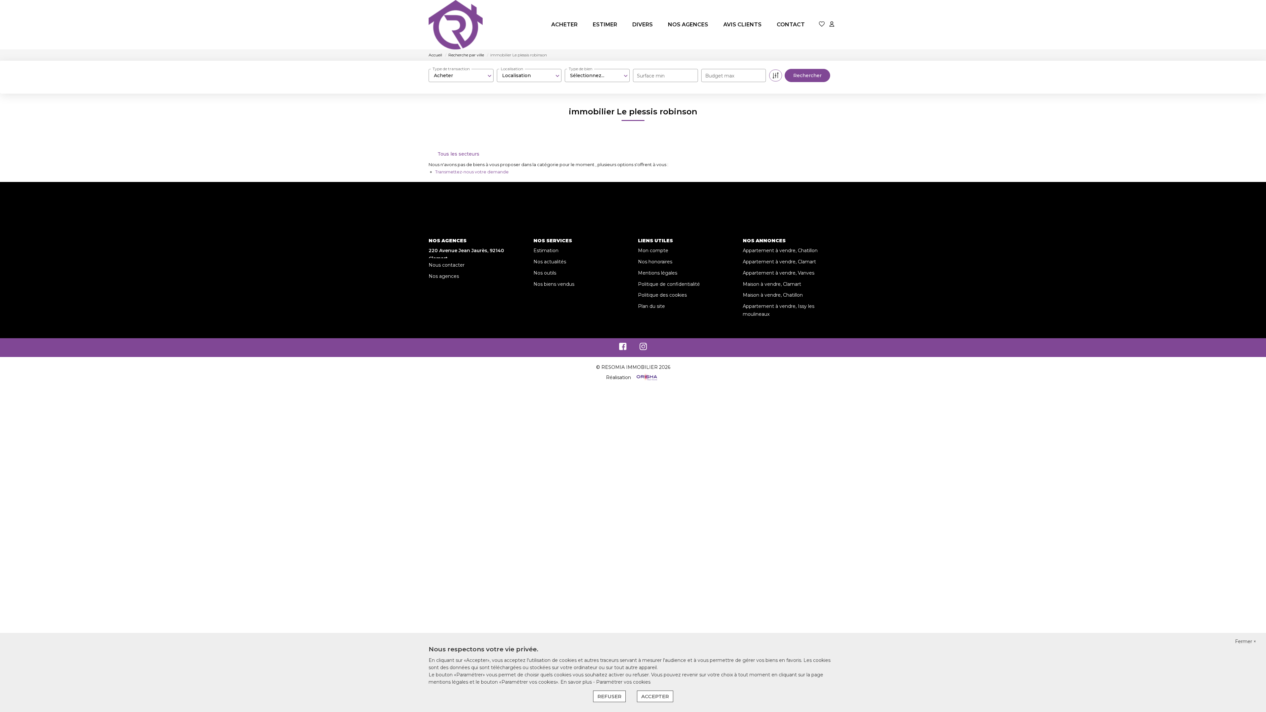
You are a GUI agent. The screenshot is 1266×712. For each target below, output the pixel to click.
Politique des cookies (662, 295)
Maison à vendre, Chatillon (773, 295)
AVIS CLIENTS (742, 24)
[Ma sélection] (822, 24)
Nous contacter (447, 265)
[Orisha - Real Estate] (646, 377)
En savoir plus (576, 682)
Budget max (719, 76)
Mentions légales (657, 273)
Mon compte (653, 250)
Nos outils (544, 273)
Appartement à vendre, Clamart (779, 262)
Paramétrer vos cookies (623, 682)
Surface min (651, 76)
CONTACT (791, 24)
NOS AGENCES (688, 24)
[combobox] (461, 75)
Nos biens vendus (553, 284)
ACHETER (564, 24)
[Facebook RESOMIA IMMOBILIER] (623, 348)
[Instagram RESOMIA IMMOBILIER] (643, 348)
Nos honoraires (655, 262)
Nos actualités (549, 262)
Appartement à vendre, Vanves (778, 273)
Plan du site (651, 306)
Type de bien (580, 68)
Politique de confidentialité (669, 284)
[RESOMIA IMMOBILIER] (456, 24)
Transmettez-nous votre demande (472, 171)
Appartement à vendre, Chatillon (780, 250)
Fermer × (1245, 641)
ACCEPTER (655, 696)
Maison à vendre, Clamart (772, 284)
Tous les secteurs (458, 154)
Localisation (512, 68)
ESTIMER (605, 24)
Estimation (545, 250)
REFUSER (609, 696)
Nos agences (444, 276)
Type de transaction (451, 68)
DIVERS (642, 24)
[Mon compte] (831, 24)
